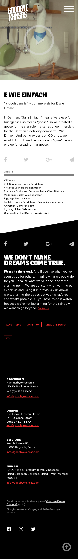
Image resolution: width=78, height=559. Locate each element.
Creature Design (56, 325)
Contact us (43, 308)
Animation (33, 325)
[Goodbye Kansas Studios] (18, 12)
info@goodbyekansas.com (23, 396)
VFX (8, 338)
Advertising (13, 325)
